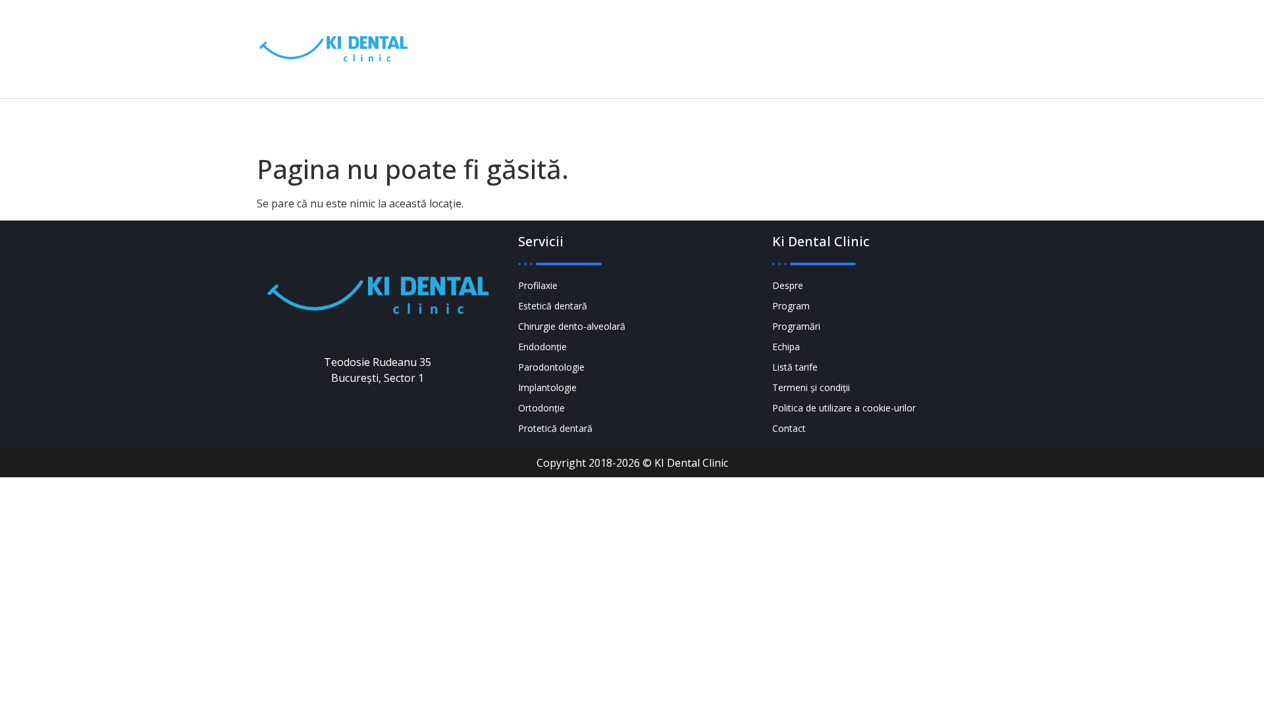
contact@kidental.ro (757, 58)
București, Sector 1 (912, 58)
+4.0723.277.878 (759, 40)
